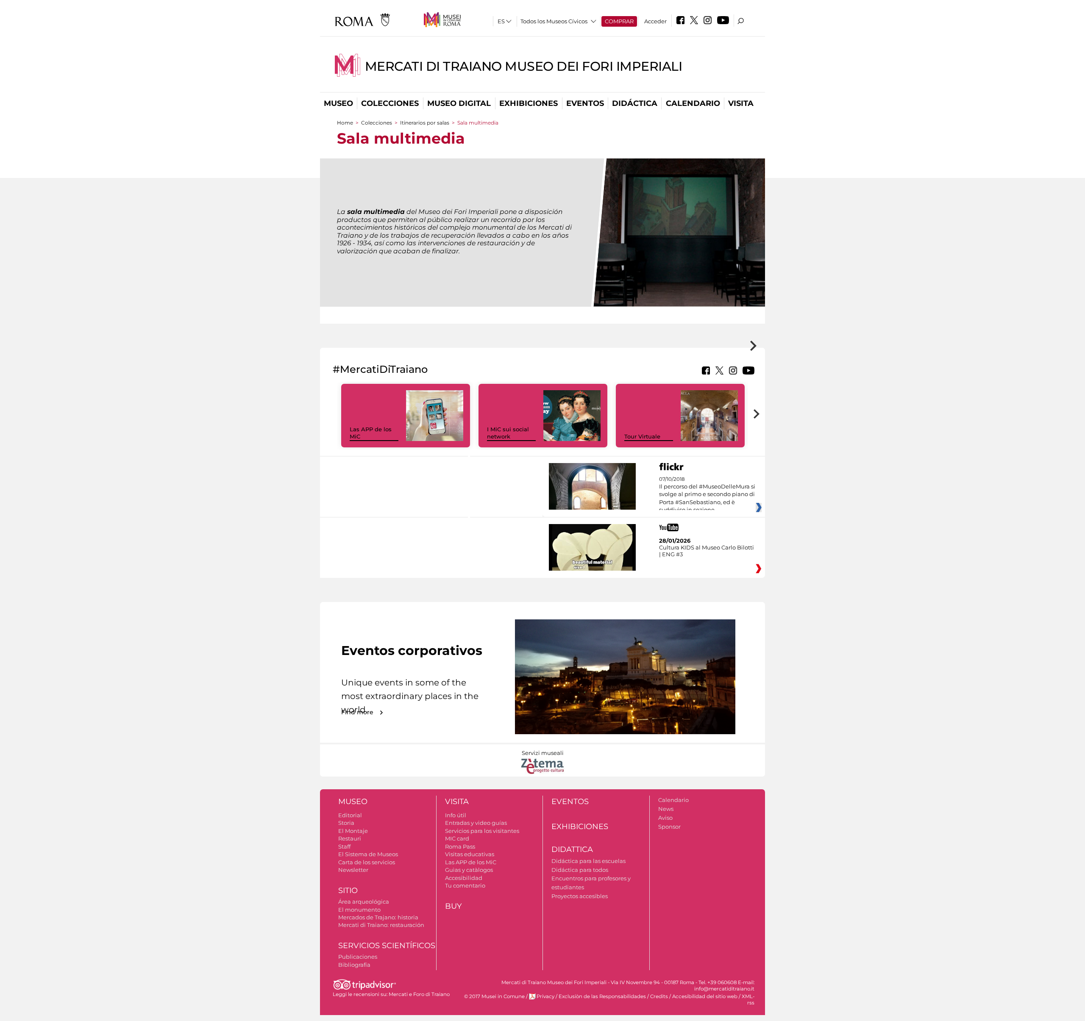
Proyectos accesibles (579, 896)
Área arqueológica (363, 901)
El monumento (359, 909)
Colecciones (390, 103)
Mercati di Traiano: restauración (381, 924)
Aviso (665, 817)
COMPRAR (619, 21)
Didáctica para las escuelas (588, 860)
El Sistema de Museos (368, 854)
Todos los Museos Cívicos (553, 21)
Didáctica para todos (579, 869)
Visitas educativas (469, 854)
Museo (338, 103)
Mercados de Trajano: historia (378, 917)
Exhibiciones (528, 103)
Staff (344, 846)
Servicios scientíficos (386, 945)
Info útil (455, 815)
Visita (741, 103)
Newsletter (353, 869)
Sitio (348, 890)
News (665, 808)
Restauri (349, 838)
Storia (346, 822)
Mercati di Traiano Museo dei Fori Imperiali (523, 66)
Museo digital (459, 103)
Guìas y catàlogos (469, 869)
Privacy (545, 996)
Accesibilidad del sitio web (704, 996)
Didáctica (634, 103)
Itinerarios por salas (424, 122)
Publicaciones (357, 956)
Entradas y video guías (476, 822)
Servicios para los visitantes (482, 830)
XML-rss (748, 999)
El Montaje (353, 830)
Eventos (585, 103)
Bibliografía (354, 964)
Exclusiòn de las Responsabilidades (602, 996)
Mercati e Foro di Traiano (419, 994)
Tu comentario (465, 885)
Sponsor (669, 826)
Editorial (350, 815)
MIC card (457, 838)
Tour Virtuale (642, 436)
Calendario (693, 103)
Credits (659, 996)
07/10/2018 (707, 494)
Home (345, 122)
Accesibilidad (463, 877)
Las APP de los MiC (470, 862)
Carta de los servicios (366, 862)
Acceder (655, 21)
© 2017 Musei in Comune (494, 996)
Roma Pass (460, 846)
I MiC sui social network (508, 433)
